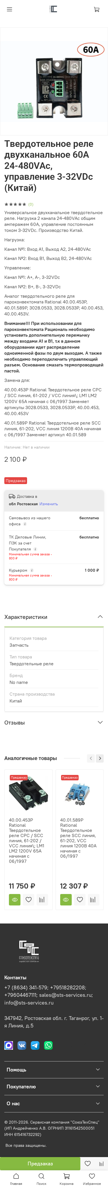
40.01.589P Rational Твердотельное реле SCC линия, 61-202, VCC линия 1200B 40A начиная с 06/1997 (78, 838)
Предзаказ (40, 1163)
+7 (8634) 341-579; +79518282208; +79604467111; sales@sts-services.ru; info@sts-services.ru (48, 995)
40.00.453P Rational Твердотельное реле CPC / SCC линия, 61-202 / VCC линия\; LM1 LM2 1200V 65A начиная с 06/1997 (26, 840)
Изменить (48, 503)
